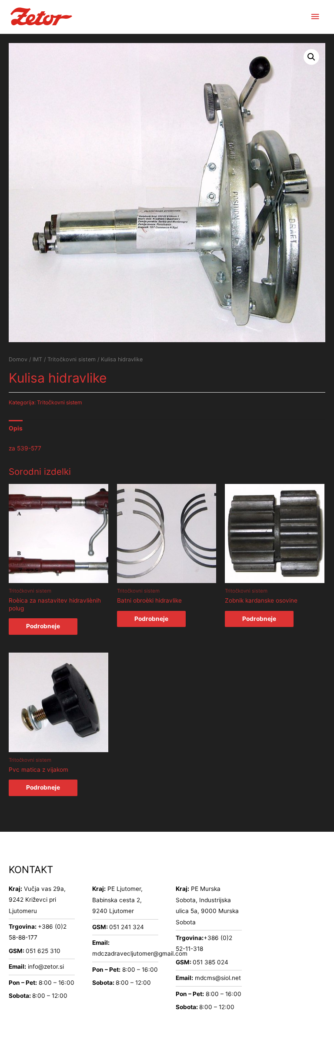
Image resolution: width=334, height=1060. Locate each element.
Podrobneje (43, 626)
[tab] (16, 428)
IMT (37, 359)
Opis (16, 428)
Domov (18, 359)
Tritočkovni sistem (71, 359)
